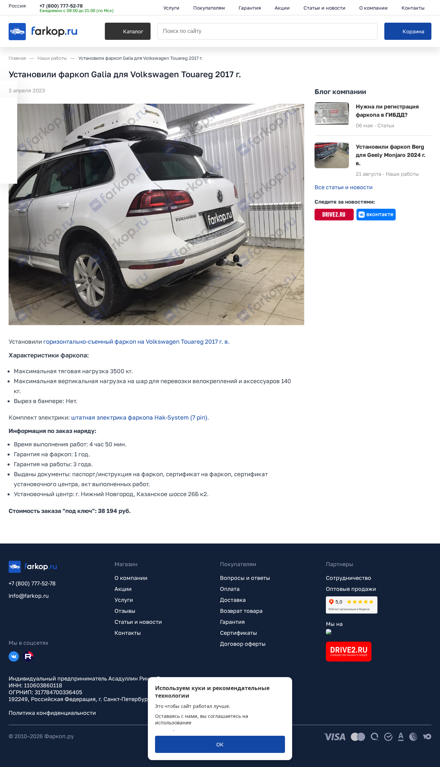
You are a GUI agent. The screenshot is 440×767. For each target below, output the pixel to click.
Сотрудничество (348, 577)
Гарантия (232, 621)
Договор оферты (243, 643)
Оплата (230, 588)
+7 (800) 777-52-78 (61, 6)
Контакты (127, 632)
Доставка (233, 599)
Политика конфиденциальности (52, 712)
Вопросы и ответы (245, 577)
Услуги (123, 599)
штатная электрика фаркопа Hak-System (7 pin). (140, 417)
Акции (123, 588)
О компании (130, 577)
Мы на (334, 623)
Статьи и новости (138, 621)
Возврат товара (241, 610)
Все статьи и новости (344, 187)
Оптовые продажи (351, 588)
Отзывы (124, 610)
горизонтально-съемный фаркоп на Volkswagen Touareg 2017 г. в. (136, 341)
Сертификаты (238, 632)
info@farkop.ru (29, 595)
